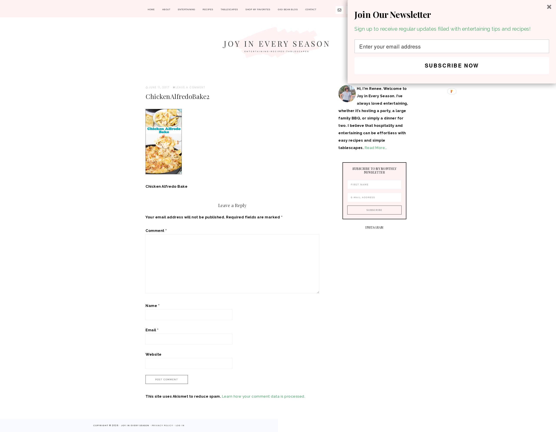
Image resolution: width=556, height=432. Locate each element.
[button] (451, 14)
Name (152, 305)
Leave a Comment (190, 87)
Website (154, 354)
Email (152, 330)
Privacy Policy (163, 425)
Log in (180, 425)
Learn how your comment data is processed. (263, 396)
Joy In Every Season (278, 44)
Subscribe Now (452, 65)
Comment (156, 230)
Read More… (376, 148)
